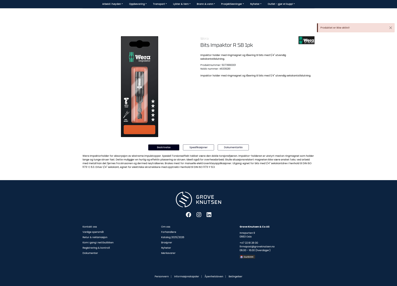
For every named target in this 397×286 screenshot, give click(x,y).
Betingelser (235, 276)
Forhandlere (168, 232)
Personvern (162, 276)
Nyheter (166, 248)
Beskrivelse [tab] (164, 147)
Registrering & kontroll (96, 248)
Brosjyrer (166, 242)
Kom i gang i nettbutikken (98, 242)
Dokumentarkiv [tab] (233, 147)
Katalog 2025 (169, 237)
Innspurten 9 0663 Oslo (247, 234)
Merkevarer (168, 253)
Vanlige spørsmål (93, 232)
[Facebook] (188, 214)
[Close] (390, 27)
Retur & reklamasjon (95, 237)
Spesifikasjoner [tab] (199, 147)
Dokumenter (90, 253)
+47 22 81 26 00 (249, 243)
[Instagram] (198, 214)
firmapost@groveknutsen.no (257, 246)
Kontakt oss (90, 226)
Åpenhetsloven (214, 276)
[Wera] (306, 40)
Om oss (165, 226)
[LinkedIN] (209, 214)
